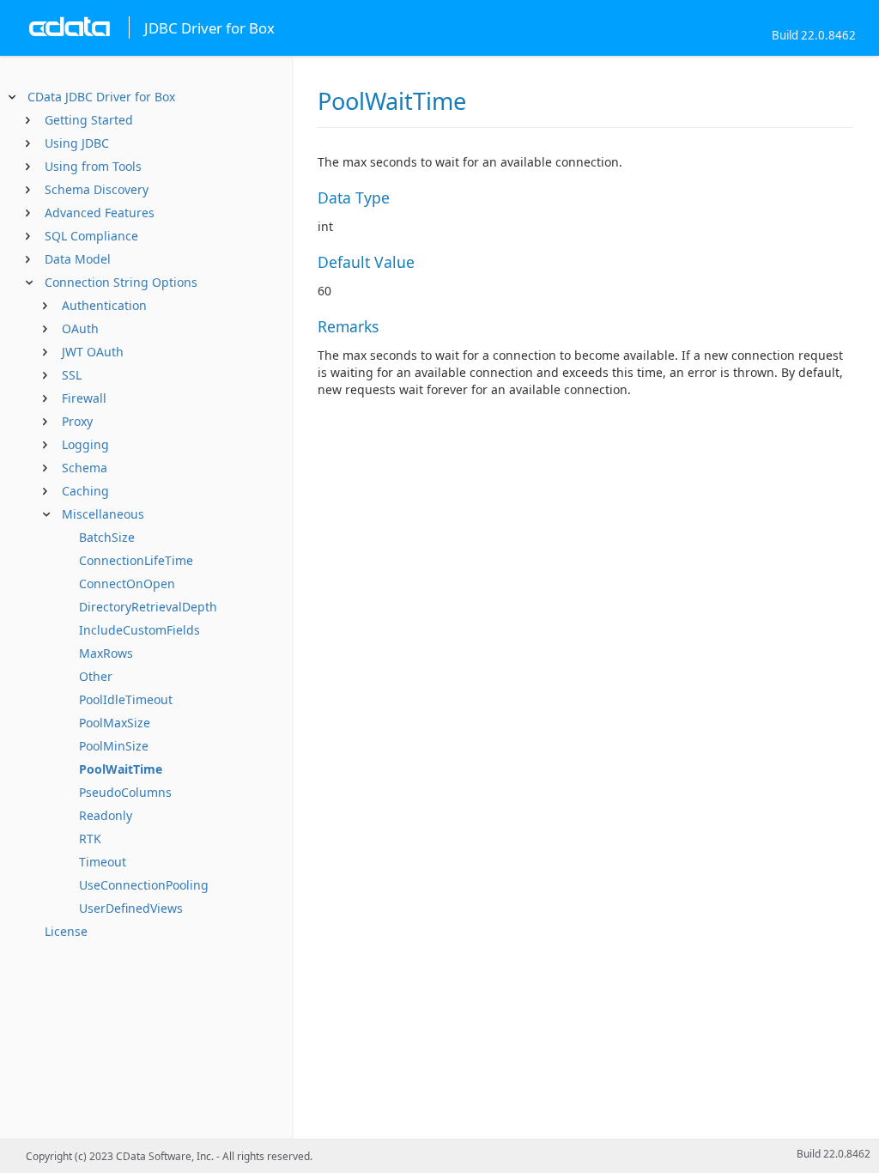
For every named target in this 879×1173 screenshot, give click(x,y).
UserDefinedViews (131, 908)
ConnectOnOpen (127, 583)
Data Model (78, 259)
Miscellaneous (103, 514)
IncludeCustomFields (139, 630)
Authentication (104, 305)
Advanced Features (100, 212)
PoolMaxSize (114, 722)
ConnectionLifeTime (136, 560)
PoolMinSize (114, 746)
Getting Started (89, 120)
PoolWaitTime (120, 769)
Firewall (84, 398)
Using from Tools (93, 166)
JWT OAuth (93, 351)
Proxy (77, 421)
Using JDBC (77, 143)
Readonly (105, 815)
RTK (90, 838)
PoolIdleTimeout (126, 699)
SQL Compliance (91, 236)
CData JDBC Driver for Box (101, 96)
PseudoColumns (125, 792)
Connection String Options (121, 282)
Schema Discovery (97, 189)
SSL (72, 375)
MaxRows (106, 653)
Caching (85, 491)
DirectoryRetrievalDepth (148, 607)
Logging (85, 444)
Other (95, 676)
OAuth (80, 328)
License (66, 931)
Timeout (102, 862)
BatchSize (107, 537)
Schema (84, 467)
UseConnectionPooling (144, 885)
